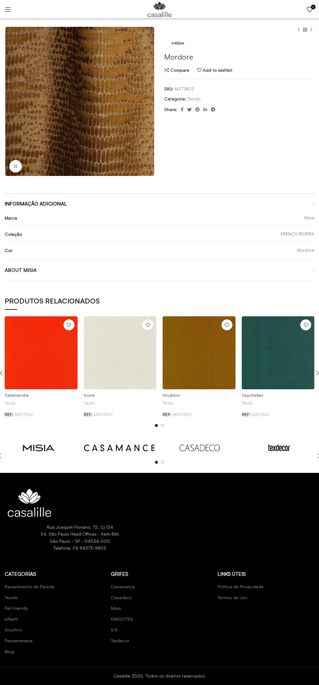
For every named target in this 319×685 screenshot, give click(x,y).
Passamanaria (18, 640)
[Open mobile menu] (8, 9)
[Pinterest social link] (197, 109)
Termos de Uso (232, 597)
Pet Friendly (16, 608)
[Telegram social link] (213, 109)
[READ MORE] (38, 447)
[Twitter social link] (189, 109)
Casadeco (121, 597)
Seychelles (252, 395)
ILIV (114, 629)
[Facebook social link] (182, 109)
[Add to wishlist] (69, 324)
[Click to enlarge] (15, 166)
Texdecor (120, 640)
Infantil (11, 619)
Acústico (13, 629)
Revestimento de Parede (29, 586)
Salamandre (17, 395)
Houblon (171, 395)
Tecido (194, 98)
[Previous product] (299, 30)
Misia (116, 608)
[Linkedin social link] (205, 109)
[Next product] (311, 30)
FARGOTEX (122, 619)
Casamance (123, 586)
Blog (9, 651)
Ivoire (89, 395)
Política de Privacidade (240, 586)
